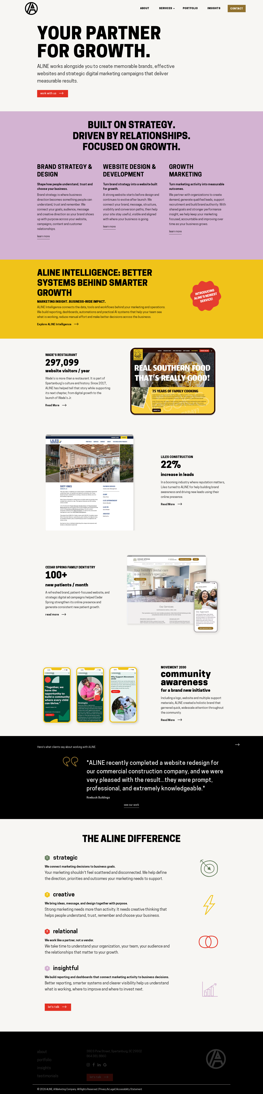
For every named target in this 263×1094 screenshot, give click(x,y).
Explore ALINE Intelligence (54, 324)
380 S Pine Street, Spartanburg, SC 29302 (114, 1051)
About (42, 1052)
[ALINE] (31, 8)
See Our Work (131, 805)
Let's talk (53, 1007)
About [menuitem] (144, 8)
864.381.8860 (96, 1056)
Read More (52, 405)
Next (237, 743)
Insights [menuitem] (213, 8)
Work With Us (48, 93)
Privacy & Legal (107, 1089)
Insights (44, 1068)
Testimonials (48, 1076)
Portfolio (44, 1060)
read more (52, 614)
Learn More (43, 236)
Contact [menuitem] (236, 8)
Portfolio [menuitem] (190, 8)
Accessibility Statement (129, 1089)
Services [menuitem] (165, 8)
